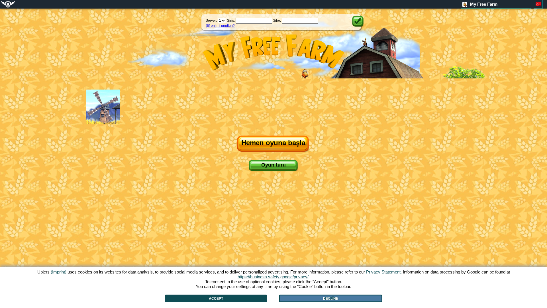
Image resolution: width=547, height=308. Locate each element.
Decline (330, 299)
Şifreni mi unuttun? (220, 26)
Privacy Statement (383, 272)
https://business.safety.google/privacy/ (273, 276)
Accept (216, 299)
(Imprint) (58, 272)
